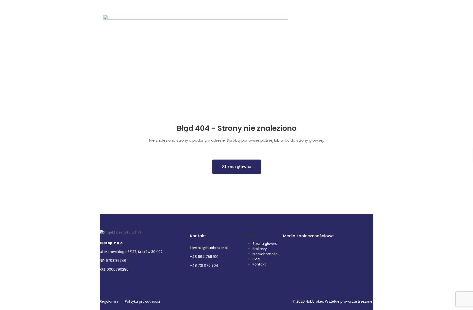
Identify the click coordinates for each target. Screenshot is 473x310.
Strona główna (265, 243)
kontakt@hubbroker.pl (209, 247)
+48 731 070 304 (204, 265)
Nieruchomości (265, 253)
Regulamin (109, 301)
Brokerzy (260, 248)
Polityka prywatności (142, 301)
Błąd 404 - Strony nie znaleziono (237, 128)
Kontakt (259, 264)
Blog (256, 259)
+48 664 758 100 (204, 256)
